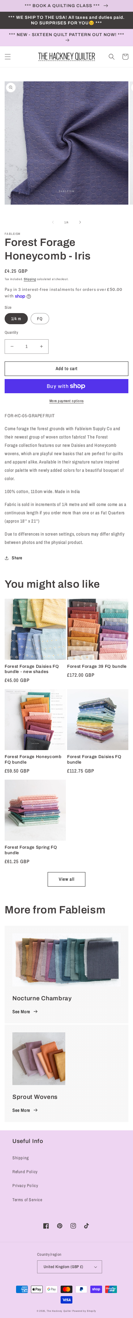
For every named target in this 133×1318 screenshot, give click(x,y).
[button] (8, 56)
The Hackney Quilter (59, 1311)
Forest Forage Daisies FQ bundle (94, 759)
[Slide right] (80, 222)
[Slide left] (53, 222)
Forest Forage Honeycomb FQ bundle (33, 759)
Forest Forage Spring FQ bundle (31, 850)
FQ (40, 318)
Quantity (11, 332)
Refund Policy (25, 1171)
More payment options (66, 400)
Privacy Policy (25, 1185)
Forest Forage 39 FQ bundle (97, 666)
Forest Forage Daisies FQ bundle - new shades (32, 669)
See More (21, 1011)
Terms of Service (27, 1199)
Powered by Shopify (84, 1311)
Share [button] (17, 558)
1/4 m (16, 318)
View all (67, 879)
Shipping (30, 279)
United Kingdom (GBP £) (64, 1266)
